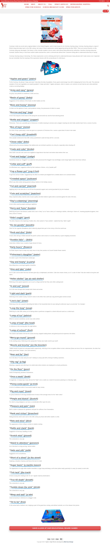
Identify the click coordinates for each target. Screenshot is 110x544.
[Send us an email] (103, 1)
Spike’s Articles (61, 4)
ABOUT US (42, 4)
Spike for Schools (33, 7)
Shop (33, 4)
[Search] (108, 5)
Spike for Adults (73, 7)
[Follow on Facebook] (99, 1)
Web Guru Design (68, 541)
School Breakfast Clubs (53, 7)
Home (26, 4)
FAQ (50, 4)
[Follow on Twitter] (102, 1)
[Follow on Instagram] (100, 1)
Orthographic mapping (80, 4)
